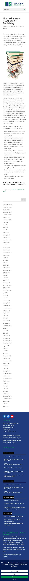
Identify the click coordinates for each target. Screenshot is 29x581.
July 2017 (5, 348)
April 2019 (5, 318)
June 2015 (5, 386)
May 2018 (5, 333)
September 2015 (7, 378)
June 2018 (5, 330)
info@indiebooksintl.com (9, 431)
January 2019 (6, 323)
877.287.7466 (6, 429)
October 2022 (6, 250)
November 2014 (7, 398)
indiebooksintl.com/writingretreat (14, 464)
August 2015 (6, 381)
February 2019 (6, 320)
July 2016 (5, 366)
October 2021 (6, 272)
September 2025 (7, 207)
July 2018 (5, 328)
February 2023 (6, 247)
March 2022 (6, 265)
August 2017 (6, 346)
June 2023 (5, 245)
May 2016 (5, 368)
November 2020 (7, 285)
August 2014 (6, 401)
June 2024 (5, 225)
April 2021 (5, 277)
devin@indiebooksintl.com (13, 554)
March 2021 (6, 280)
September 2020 (7, 290)
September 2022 (7, 252)
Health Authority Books (9, 442)
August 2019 (6, 313)
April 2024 (5, 230)
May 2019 (5, 315)
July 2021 (5, 275)
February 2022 (6, 267)
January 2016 (6, 371)
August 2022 (6, 255)
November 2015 (7, 373)
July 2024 (5, 222)
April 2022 (5, 262)
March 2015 (6, 393)
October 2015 (6, 376)
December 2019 (7, 305)
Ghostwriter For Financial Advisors (12, 440)
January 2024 (6, 235)
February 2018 (6, 335)
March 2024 (6, 232)
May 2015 (5, 388)
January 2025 (6, 209)
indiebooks (7, 26)
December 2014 (7, 396)
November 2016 (7, 356)
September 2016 (7, 361)
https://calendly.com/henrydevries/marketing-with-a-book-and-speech (14, 508)
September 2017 (7, 343)
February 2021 (6, 283)
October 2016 (6, 358)
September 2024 (7, 220)
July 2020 (5, 293)
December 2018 (7, 325)
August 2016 (6, 363)
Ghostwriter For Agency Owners (11, 435)
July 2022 (5, 257)
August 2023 (6, 242)
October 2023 (6, 237)
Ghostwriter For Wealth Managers (12, 437)
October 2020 (6, 288)
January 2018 (6, 338)
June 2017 (5, 351)
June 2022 (5, 260)
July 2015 (5, 383)
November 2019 (7, 308)
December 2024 (7, 212)
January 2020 (6, 303)
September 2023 (7, 240)
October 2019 (6, 310)
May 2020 (5, 298)
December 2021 (7, 270)
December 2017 (7, 340)
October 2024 (6, 217)
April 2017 (5, 353)
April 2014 (5, 403)
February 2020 (6, 300)
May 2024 (5, 227)
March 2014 (6, 406)
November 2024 (7, 214)
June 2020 (5, 295)
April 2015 (5, 391)
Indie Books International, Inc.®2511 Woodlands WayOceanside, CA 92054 (11, 425)
